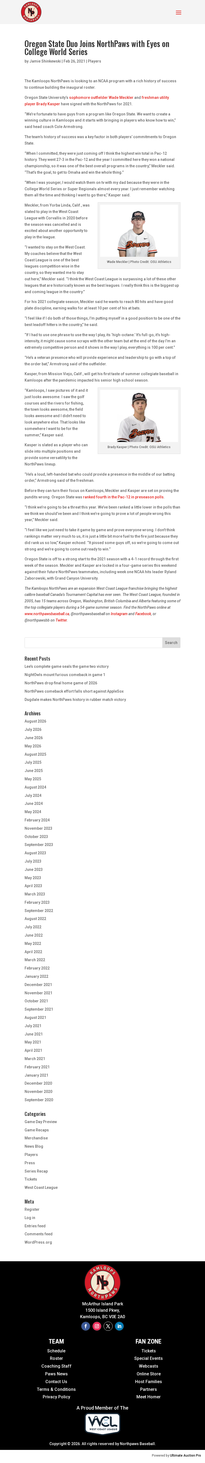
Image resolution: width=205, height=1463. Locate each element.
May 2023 (33, 878)
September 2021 (39, 1009)
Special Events (148, 1358)
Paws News (56, 1373)
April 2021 (33, 1050)
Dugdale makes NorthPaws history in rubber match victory (75, 699)
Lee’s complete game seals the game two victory (67, 666)
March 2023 (35, 894)
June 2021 (34, 1034)
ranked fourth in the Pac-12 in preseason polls (123, 497)
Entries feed (35, 1226)
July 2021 (33, 1026)
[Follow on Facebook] (85, 1326)
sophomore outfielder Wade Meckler (101, 97)
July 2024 (33, 795)
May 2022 (33, 943)
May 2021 (33, 1042)
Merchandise (36, 1138)
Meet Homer (148, 1396)
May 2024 (33, 812)
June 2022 (34, 935)
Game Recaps (37, 1130)
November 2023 (38, 828)
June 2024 (34, 803)
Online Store (149, 1373)
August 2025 (35, 754)
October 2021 (36, 1001)
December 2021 (38, 985)
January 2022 (36, 976)
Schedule (56, 1350)
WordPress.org (38, 1242)
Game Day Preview (41, 1122)
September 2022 (39, 911)
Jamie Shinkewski (45, 61)
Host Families (148, 1381)
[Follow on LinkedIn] (119, 1326)
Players (94, 61)
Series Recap (36, 1171)
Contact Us (56, 1381)
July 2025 (33, 762)
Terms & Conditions (56, 1389)
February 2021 (37, 1067)
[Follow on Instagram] (96, 1326)
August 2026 (35, 721)
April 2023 (33, 886)
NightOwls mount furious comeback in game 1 (65, 675)
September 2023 (39, 845)
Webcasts (148, 1366)
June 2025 (34, 771)
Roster (56, 1358)
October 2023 (36, 837)
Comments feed (39, 1234)
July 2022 (33, 927)
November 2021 (38, 993)
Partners (148, 1389)
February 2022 (37, 968)
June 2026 (34, 738)
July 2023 (33, 861)
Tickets (31, 1179)
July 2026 (33, 729)
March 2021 (35, 1059)
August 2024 (35, 787)
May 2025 (33, 779)
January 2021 (36, 1075)
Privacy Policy (56, 1396)
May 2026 (33, 746)
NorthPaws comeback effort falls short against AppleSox (74, 691)
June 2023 (34, 869)
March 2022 (35, 960)
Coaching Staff (56, 1366)
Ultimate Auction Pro (185, 1455)
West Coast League (41, 1187)
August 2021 (35, 1017)
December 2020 (38, 1083)
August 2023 (35, 853)
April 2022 (33, 952)
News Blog (34, 1146)
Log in (30, 1218)
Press (30, 1163)
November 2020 (38, 1091)
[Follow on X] (108, 1326)
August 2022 (35, 919)
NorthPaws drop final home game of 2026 (61, 683)
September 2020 (39, 1100)
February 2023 (37, 902)
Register (32, 1209)
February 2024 (37, 820)
